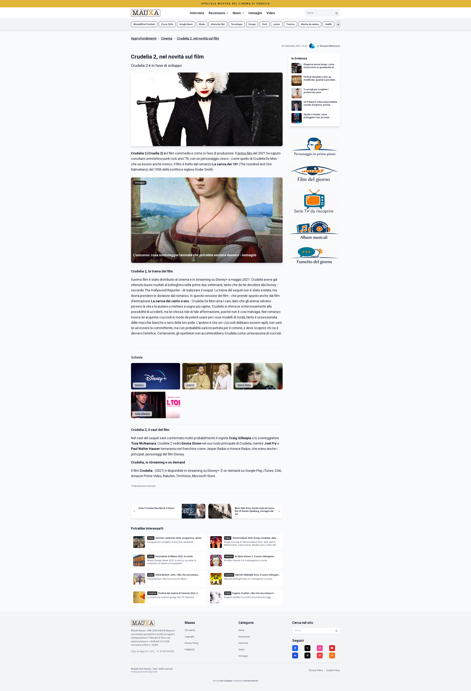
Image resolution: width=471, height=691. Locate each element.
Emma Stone (244, 385)
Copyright (189, 636)
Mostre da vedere (310, 24)
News (241, 630)
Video (270, 13)
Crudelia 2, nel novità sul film (198, 38)
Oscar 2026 (167, 24)
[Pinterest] (320, 655)
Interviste (197, 13)
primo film (245, 153)
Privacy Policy (192, 643)
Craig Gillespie (142, 414)
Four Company (226, 681)
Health (328, 24)
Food (264, 24)
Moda (202, 24)
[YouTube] (332, 648)
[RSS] (332, 655)
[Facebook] (295, 648)
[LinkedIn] (295, 655)
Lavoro (276, 24)
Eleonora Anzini (251, 681)
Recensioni (244, 636)
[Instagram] (320, 648)
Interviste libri (218, 24)
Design (252, 24)
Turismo (290, 24)
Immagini (255, 13)
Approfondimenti (143, 38)
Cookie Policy (333, 670)
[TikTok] (307, 655)
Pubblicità (189, 649)
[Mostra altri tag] (338, 24)
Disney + (139, 385)
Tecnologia (236, 24)
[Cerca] (337, 12)
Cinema (166, 38)
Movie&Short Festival (144, 24)
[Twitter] (307, 648)
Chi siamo (190, 630)
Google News (186, 24)
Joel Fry (190, 385)
